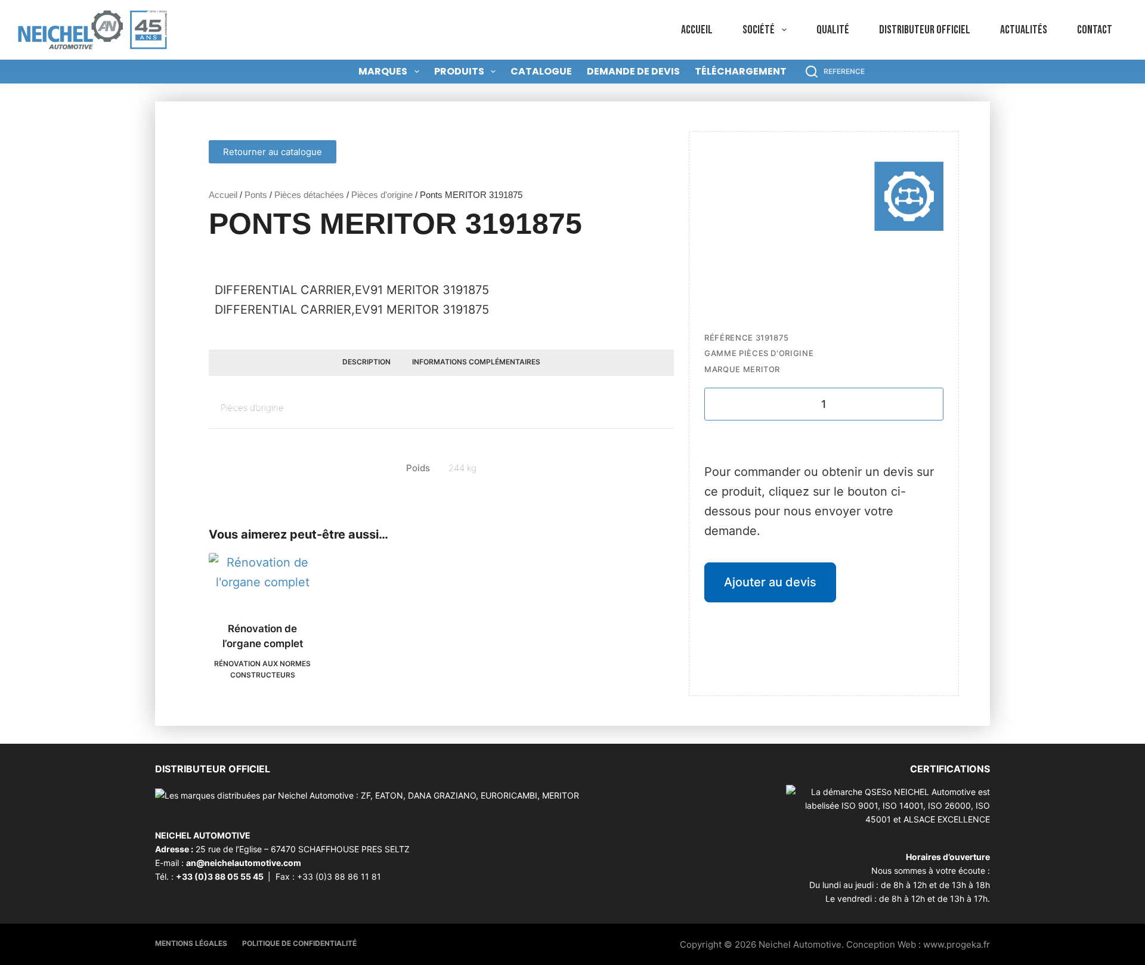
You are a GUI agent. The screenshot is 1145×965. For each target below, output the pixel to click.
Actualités (1023, 30)
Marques (382, 71)
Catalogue (541, 71)
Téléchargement (741, 71)
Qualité (832, 30)
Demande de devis (633, 71)
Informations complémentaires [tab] (476, 361)
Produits (459, 71)
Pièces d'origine (382, 195)
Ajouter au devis (770, 582)
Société (758, 30)
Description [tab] (366, 361)
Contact (1094, 30)
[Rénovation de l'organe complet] (262, 580)
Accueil (697, 30)
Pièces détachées (309, 195)
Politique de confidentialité (299, 943)
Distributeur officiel (924, 30)
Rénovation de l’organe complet (262, 636)
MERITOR (762, 369)
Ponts (256, 195)
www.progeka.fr (956, 944)
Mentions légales (191, 943)
